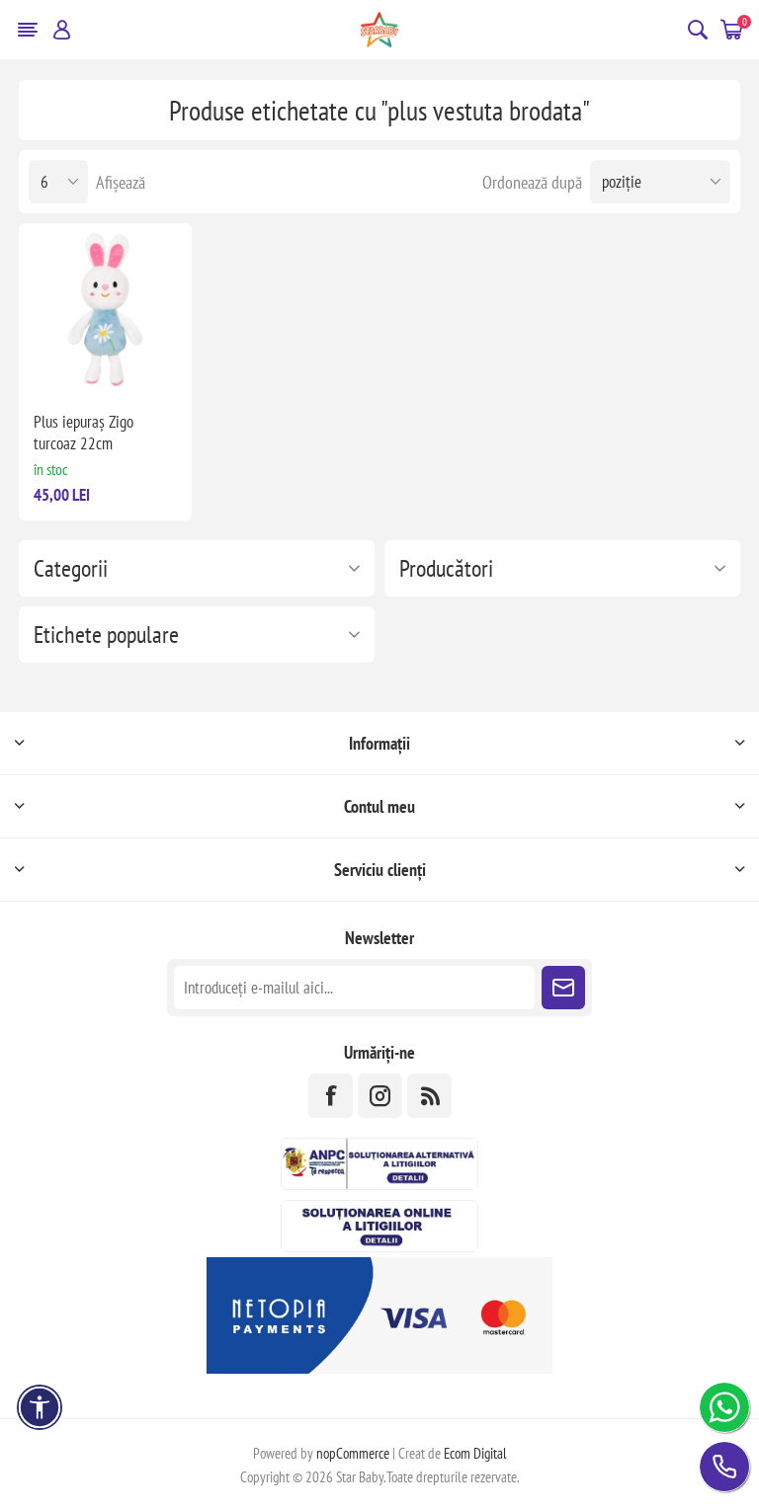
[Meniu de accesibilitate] (39, 1407)
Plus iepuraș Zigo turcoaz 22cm (83, 432)
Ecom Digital (475, 1453)
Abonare (563, 987)
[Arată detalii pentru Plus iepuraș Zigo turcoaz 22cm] (105, 309)
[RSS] (429, 1096)
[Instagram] (380, 1096)
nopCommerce (352, 1453)
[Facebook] (330, 1096)
